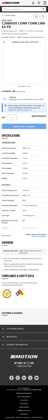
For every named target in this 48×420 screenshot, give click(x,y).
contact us (27, 110)
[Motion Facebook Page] (11, 378)
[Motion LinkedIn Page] (24, 378)
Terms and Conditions (24, 396)
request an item (14, 110)
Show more (6, 235)
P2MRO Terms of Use (24, 410)
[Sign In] (33, 2)
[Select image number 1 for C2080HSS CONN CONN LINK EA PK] (24, 62)
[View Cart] (39, 3)
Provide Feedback (40, 236)
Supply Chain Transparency (24, 393)
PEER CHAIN (7, 20)
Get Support (24, 414)
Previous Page (10, 15)
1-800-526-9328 (24, 366)
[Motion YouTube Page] (36, 378)
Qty (3, 117)
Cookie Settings (24, 407)
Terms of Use (24, 400)
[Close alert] (43, 105)
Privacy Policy (24, 403)
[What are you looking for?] (43, 9)
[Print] (36, 16)
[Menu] (44, 2)
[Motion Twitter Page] (30, 378)
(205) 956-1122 (27, 390)
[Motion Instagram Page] (18, 378)
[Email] (43, 16)
